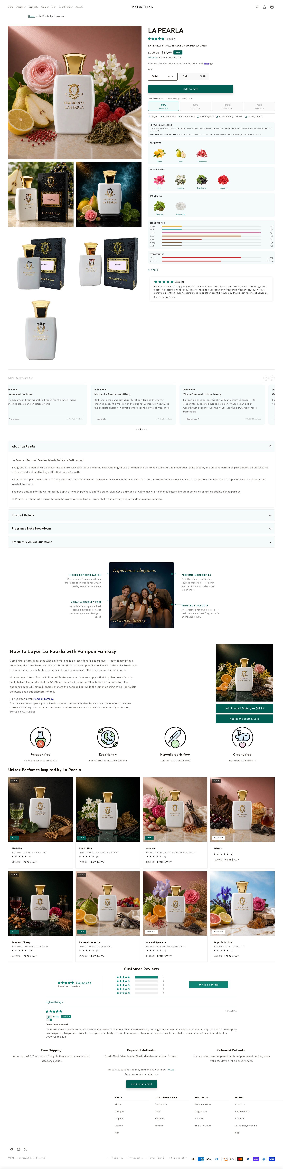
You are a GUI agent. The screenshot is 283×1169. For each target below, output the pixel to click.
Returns (159, 1125)
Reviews (199, 1118)
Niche (118, 1104)
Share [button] (154, 269)
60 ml (163, 76)
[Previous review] (266, 378)
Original (119, 1118)
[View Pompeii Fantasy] (244, 700)
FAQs (171, 1069)
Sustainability (242, 1111)
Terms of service (157, 1158)
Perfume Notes (203, 1104)
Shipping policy (179, 1158)
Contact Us (161, 1104)
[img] (54, 1011)
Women (119, 1125)
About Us (240, 1104)
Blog (237, 1132)
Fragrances (201, 1111)
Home (31, 16)
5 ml (194, 76)
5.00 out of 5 (83, 983)
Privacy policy (136, 1158)
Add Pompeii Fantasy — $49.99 (244, 708)
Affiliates (240, 1118)
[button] (33, 6)
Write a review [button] (208, 984)
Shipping (152, 57)
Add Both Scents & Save (245, 719)
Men (117, 1132)
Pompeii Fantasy (43, 699)
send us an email (141, 1084)
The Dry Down (203, 1125)
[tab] (136, 429)
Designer (120, 1111)
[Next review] (272, 378)
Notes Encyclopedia (246, 1125)
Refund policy (116, 1158)
